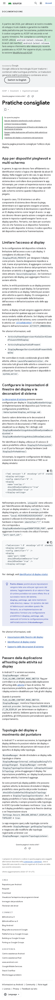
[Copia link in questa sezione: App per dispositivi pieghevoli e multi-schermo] (27, 163)
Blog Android (7, 925)
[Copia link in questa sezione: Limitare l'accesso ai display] (47, 242)
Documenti (14, 91)
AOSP (4, 91)
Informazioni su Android (12, 985)
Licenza (7, 989)
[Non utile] (33, 96)
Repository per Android (11, 884)
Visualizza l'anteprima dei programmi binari (20, 897)
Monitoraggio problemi (11, 975)
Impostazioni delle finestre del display (25, 637)
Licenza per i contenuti (32, 862)
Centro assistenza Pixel (11, 958)
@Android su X (8, 917)
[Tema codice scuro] (48, 470)
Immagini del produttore (12, 901)
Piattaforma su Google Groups (15, 934)
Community (30, 985)
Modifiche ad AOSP (22, 52)
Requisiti (5, 889)
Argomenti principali (30, 91)
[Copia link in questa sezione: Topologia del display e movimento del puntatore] (44, 734)
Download (6, 893)
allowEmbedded (24, 323)
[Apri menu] (4, 3)
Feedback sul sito (29, 989)
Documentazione (12, 11)
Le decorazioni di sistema (14, 399)
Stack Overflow (8, 970)
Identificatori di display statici (33, 574)
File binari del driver (10, 906)
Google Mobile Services (12, 966)
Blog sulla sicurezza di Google (15, 929)
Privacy (16, 989)
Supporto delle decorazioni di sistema (25, 646)
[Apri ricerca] (35, 3)
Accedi (48, 3)
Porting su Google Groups (13, 942)
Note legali (42, 985)
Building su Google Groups (13, 938)
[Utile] (29, 96)
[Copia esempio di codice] (51, 470)
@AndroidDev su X (10, 921)
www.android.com (10, 962)
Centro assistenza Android (13, 953)
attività (20, 685)
